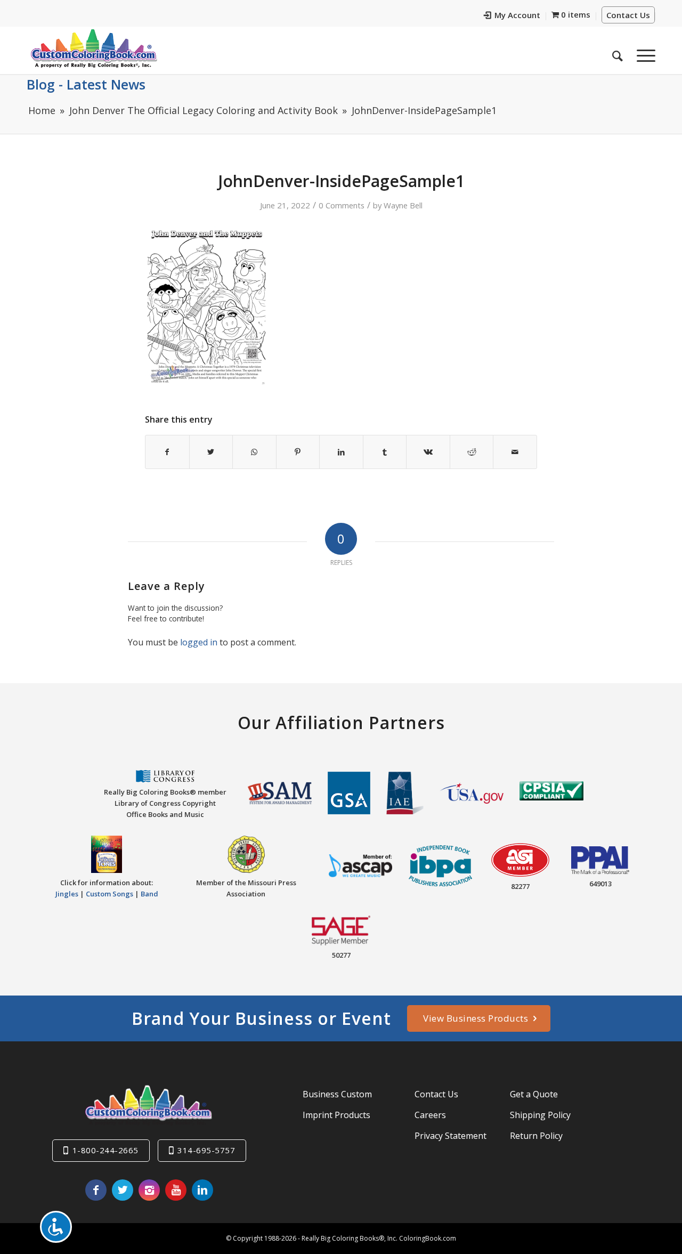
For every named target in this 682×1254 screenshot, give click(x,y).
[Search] (617, 53)
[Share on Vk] (428, 451)
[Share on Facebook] (167, 451)
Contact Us (628, 15)
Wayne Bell (403, 205)
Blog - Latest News (86, 84)
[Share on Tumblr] (385, 451)
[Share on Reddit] (471, 451)
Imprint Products (336, 1115)
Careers (430, 1115)
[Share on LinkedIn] (341, 451)
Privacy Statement (450, 1136)
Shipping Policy (540, 1115)
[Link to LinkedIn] (202, 1190)
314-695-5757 (206, 1150)
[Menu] (642, 53)
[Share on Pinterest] (298, 451)
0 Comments (341, 205)
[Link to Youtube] (175, 1190)
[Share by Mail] (515, 451)
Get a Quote (534, 1094)
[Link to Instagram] (149, 1190)
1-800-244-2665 (105, 1150)
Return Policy (536, 1136)
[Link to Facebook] (96, 1190)
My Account (517, 15)
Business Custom (337, 1094)
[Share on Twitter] (211, 451)
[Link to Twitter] (122, 1190)
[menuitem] (512, 16)
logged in (198, 642)
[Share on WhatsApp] (254, 451)
